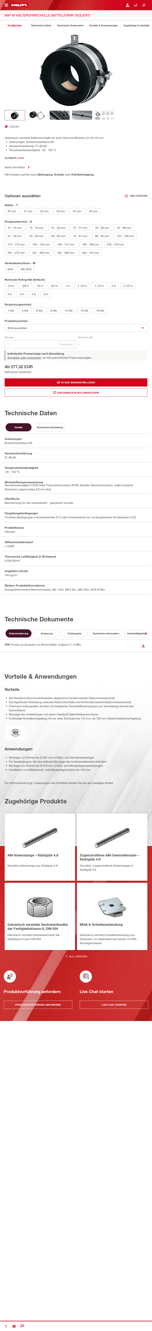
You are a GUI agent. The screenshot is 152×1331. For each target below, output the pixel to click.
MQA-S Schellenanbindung (101, 924)
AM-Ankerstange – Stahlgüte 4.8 (32, 855)
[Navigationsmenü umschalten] (6, 5)
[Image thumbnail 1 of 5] (15, 115)
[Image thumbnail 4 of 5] (82, 115)
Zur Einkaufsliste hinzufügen (78, 392)
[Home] (19, 5)
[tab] (15, 25)
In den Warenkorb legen (78, 382)
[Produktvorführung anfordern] (14, 1326)
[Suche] (144, 5)
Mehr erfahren (15, 167)
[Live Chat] (22, 1326)
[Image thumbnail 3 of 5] (59, 115)
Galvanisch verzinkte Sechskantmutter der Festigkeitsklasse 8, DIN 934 (37, 926)
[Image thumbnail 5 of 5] (104, 115)
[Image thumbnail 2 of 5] (37, 115)
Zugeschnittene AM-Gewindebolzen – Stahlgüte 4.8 (109, 857)
